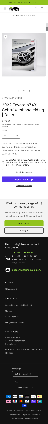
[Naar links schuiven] (18, 91)
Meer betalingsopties (24, 185)
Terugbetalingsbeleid (33, 411)
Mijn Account (11, 289)
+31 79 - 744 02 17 (22, 252)
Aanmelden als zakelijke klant (18, 305)
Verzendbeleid (17, 418)
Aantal (4, 130)
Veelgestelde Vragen (14, 322)
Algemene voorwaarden (31, 415)
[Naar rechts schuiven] (30, 91)
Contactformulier (12, 317)
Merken (20, 15)
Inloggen (24, 230)
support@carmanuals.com (26, 270)
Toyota (28, 15)
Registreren (24, 223)
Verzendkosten (17, 124)
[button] (5, 8)
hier (11, 353)
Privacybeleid (15, 415)
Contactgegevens (31, 418)
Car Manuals (18, 411)
